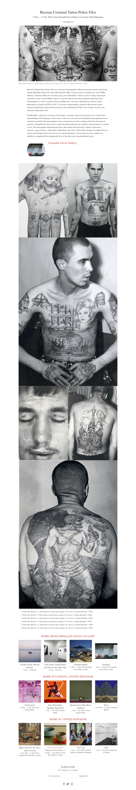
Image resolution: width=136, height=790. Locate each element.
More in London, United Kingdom (68, 676)
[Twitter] (68, 784)
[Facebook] (64, 784)
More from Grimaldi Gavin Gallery (68, 636)
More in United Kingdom (68, 719)
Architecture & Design (55, 747)
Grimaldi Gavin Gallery (62, 143)
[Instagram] (72, 784)
